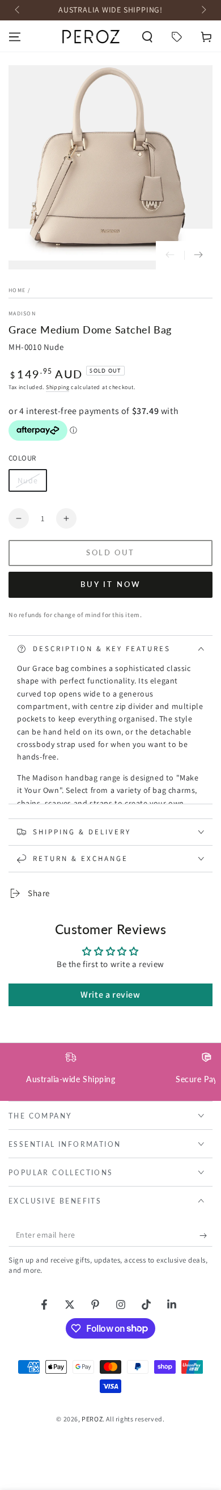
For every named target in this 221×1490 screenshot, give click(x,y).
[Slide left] (18, 10)
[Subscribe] (205, 1235)
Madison (22, 313)
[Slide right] (202, 10)
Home (17, 290)
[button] (147, 37)
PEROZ (92, 1419)
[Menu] (14, 37)
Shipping (58, 387)
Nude (32, 483)
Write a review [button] (110, 995)
